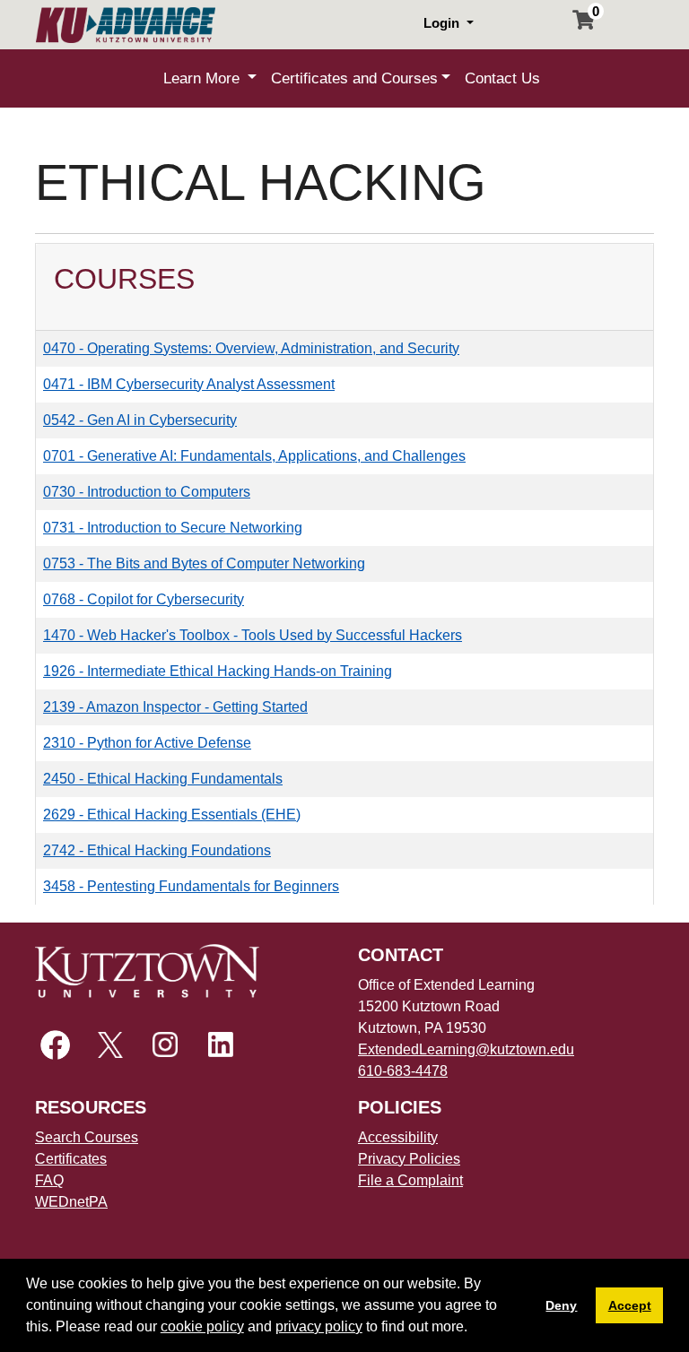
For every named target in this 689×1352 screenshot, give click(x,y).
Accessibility (398, 1137)
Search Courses (86, 1137)
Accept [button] (629, 1305)
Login (443, 22)
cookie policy (202, 1326)
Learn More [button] (203, 78)
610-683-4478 (403, 1071)
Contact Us (502, 78)
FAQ (49, 1180)
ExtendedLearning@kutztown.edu (466, 1049)
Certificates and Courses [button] (354, 78)
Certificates (71, 1158)
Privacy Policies (409, 1158)
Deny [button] (561, 1305)
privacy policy (318, 1326)
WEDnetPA (71, 1201)
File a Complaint (410, 1180)
